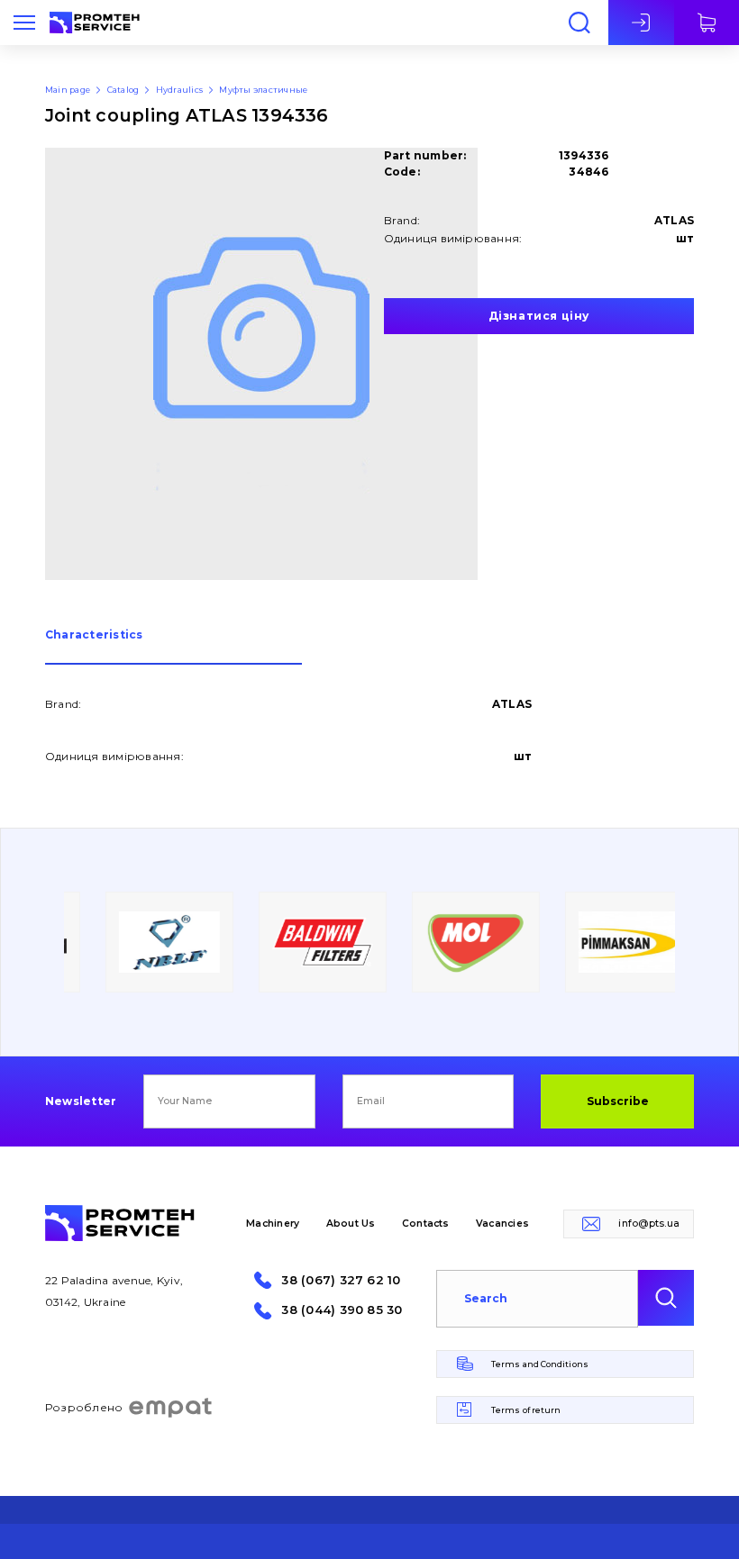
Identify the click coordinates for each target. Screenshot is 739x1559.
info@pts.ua (649, 1223)
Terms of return (526, 1410)
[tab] (173, 647)
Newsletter (80, 1101)
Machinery (272, 1223)
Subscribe (618, 1101)
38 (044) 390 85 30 (341, 1310)
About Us (351, 1223)
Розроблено (84, 1407)
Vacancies (502, 1223)
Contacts (426, 1223)
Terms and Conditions (539, 1364)
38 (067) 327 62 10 (340, 1280)
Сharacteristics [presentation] (94, 635)
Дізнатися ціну (538, 315)
